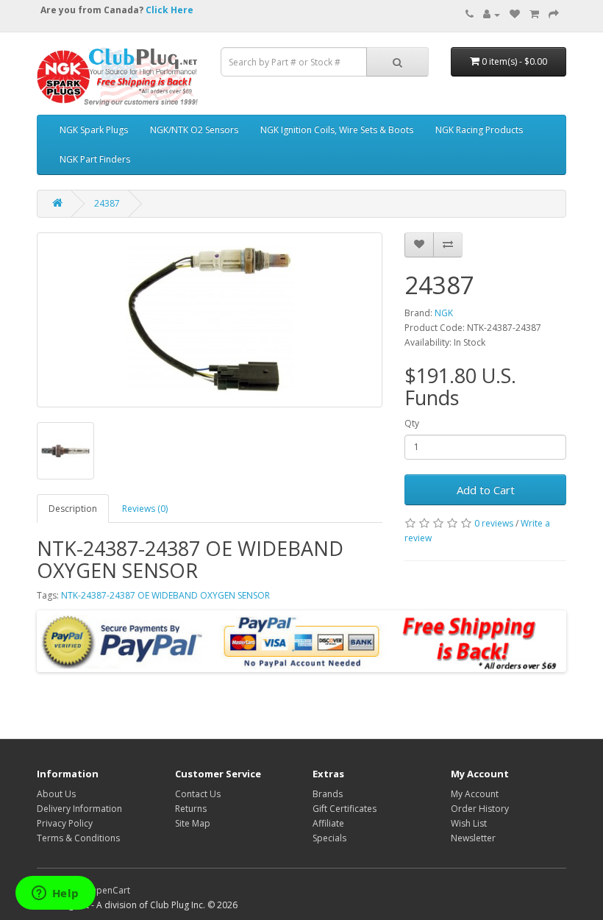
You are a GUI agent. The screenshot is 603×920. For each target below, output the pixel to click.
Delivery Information (79, 808)
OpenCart (109, 890)
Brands (328, 794)
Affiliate (328, 823)
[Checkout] (554, 14)
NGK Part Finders (95, 159)
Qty (411, 423)
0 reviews (493, 523)
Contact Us (198, 794)
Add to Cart (486, 489)
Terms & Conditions (78, 838)
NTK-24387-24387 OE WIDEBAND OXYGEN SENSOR (165, 595)
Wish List (469, 823)
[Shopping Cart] (534, 14)
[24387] (209, 319)
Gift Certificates (345, 808)
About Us (56, 794)
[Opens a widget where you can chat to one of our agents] (55, 894)
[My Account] (491, 14)
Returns (191, 808)
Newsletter (473, 838)
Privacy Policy (65, 823)
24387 (107, 203)
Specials (329, 838)
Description (73, 508)
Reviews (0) (145, 508)
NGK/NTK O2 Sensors (194, 130)
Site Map (192, 823)
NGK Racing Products (479, 130)
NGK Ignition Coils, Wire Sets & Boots (336, 130)
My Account (475, 794)
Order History (480, 808)
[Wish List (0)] (515, 14)
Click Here (169, 10)
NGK (444, 313)
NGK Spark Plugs (94, 130)
